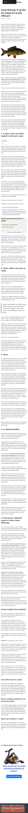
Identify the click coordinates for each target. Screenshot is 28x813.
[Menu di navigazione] (2, 2)
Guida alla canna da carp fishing (14, 232)
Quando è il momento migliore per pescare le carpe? (13, 87)
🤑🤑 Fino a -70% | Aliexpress (12, 809)
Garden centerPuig (6, 18)
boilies (4, 442)
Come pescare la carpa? (13, 337)
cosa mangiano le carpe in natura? (15, 640)
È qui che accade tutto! (14, 776)
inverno (2, 710)
